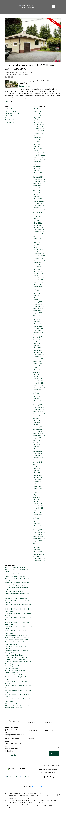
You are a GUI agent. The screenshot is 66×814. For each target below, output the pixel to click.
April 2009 (37, 550)
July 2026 (36, 113)
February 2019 (38, 300)
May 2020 (36, 269)
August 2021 (37, 238)
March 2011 (37, 499)
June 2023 (37, 192)
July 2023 (36, 190)
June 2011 (36, 493)
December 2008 (39, 558)
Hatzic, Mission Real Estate (14, 655)
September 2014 (39, 414)
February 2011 (38, 501)
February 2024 (38, 175)
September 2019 (39, 284)
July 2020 (36, 264)
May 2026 (36, 118)
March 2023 (37, 199)
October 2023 (38, 183)
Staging (8, 688)
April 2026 (36, 120)
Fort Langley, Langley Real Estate (16, 640)
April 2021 (36, 245)
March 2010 (37, 525)
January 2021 (38, 251)
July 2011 (36, 490)
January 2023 (38, 203)
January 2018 (38, 328)
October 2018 (38, 308)
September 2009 (39, 539)
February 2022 (38, 225)
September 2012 (39, 460)
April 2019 (36, 295)
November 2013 (38, 431)
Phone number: (50, 730)
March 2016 (37, 374)
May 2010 (36, 521)
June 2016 (36, 368)
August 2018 (37, 313)
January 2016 (37, 379)
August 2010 (37, 514)
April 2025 (36, 146)
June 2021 (36, 240)
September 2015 (39, 387)
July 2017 (36, 339)
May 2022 (36, 218)
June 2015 (36, 394)
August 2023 (37, 188)
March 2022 (37, 223)
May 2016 (36, 370)
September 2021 (39, 236)
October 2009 (38, 536)
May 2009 (36, 547)
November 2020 (39, 256)
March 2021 (37, 247)
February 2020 (38, 273)
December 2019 (38, 278)
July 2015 (36, 392)
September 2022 (39, 210)
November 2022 (39, 205)
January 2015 (37, 405)
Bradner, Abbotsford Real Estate (16, 591)
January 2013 (38, 451)
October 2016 (38, 359)
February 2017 (38, 350)
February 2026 (38, 124)
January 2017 (38, 352)
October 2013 (38, 433)
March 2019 (37, 297)
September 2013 (39, 436)
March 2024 (37, 172)
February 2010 (38, 528)
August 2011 (37, 488)
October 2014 (38, 411)
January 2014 (38, 429)
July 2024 (36, 164)
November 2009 (39, 534)
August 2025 (37, 137)
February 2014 (38, 427)
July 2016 (36, 365)
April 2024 (36, 170)
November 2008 (39, 560)
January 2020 (38, 275)
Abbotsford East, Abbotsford (15, 567)
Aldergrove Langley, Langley (15, 585)
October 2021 (38, 234)
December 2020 (39, 254)
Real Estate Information (13, 120)
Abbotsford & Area (11, 111)
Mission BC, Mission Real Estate (15, 666)
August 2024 (37, 161)
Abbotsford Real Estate (13, 574)
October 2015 (38, 385)
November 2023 (39, 181)
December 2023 (39, 179)
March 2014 (37, 425)
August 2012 (37, 462)
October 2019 (38, 282)
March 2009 (37, 552)
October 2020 (38, 258)
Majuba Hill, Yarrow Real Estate (16, 659)
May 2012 (36, 468)
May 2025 (36, 144)
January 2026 (38, 126)
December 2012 (38, 453)
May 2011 (36, 495)
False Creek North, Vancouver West (17, 637)
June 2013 (36, 442)
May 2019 (36, 293)
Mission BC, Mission (11, 664)
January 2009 (38, 556)
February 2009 (38, 554)
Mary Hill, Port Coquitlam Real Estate (18, 661)
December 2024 (39, 153)
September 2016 (39, 361)
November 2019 (38, 280)
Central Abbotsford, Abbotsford (20, 74)
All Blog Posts (10, 109)
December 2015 (38, 381)
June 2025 (37, 142)
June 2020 (37, 267)
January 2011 (37, 503)
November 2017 (38, 330)
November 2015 (38, 383)
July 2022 (36, 214)
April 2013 (36, 447)
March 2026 (37, 122)
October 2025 (38, 133)
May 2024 (36, 168)
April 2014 (36, 422)
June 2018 (37, 317)
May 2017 (36, 343)
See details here (24, 86)
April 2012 (36, 471)
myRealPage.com (37, 786)
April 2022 (36, 221)
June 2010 (37, 519)
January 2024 (38, 177)
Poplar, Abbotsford (11, 668)
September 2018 (39, 311)
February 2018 (38, 326)
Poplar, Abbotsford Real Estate (15, 670)
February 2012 (38, 475)
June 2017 (36, 341)
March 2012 (37, 473)
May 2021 (36, 243)
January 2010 (38, 530)
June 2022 (37, 216)
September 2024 (39, 159)
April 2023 (36, 197)
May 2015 (36, 396)
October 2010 (38, 510)
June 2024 (37, 166)
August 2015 (37, 389)
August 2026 (37, 111)
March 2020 (37, 271)
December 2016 (38, 354)
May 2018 (36, 319)
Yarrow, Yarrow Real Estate (14, 707)
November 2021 (38, 232)
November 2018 (38, 306)
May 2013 (36, 444)
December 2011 (38, 479)
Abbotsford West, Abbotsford (15, 576)
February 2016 (38, 376)
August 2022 (37, 212)
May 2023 (36, 194)
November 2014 (38, 409)
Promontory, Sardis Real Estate (15, 675)
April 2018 (36, 322)
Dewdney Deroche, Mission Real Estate (18, 635)
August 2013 (37, 438)
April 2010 (36, 523)
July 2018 (36, 315)
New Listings (9, 115)
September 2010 (39, 512)
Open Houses (10, 118)
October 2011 (37, 484)
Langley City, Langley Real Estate (16, 657)
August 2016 (37, 363)
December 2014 (38, 407)
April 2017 (36, 346)
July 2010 (36, 517)
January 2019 (38, 302)
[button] (6, 755)
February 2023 (38, 201)
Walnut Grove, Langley (13, 703)
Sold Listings (9, 122)
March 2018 (37, 324)
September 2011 (39, 486)
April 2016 (36, 372)
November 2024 (39, 155)
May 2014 (36, 420)
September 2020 (39, 260)
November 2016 (38, 357)
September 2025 (39, 135)
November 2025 (39, 131)
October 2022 (38, 208)
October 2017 (38, 332)
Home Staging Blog (12, 113)
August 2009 (38, 541)
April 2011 (36, 497)
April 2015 (36, 398)
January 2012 (38, 477)
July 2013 (36, 440)
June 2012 (36, 466)
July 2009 (36, 543)
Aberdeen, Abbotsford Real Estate (17, 583)
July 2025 (36, 139)
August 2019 (37, 286)
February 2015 (38, 403)
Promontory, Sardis (11, 672)
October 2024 (38, 157)
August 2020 (38, 262)
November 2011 (38, 482)
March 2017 (37, 348)
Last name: (48, 722)
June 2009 (37, 545)
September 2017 (39, 335)
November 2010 (38, 508)
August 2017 (37, 337)
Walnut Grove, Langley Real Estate (17, 705)
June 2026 (37, 115)
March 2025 (37, 148)
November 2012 (38, 455)
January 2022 (38, 227)
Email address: (32, 730)
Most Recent (37, 109)
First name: (31, 722)
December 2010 (38, 506)
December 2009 (39, 532)
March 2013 (37, 449)
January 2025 (38, 150)
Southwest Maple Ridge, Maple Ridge (18, 686)
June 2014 (36, 418)
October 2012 (38, 457)
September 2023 (39, 186)
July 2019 (36, 289)
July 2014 (36, 416)
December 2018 (38, 304)
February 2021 (38, 249)
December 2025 (39, 129)
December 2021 (38, 229)
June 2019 (36, 291)
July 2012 (36, 464)
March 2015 (37, 400)
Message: (30, 738)
